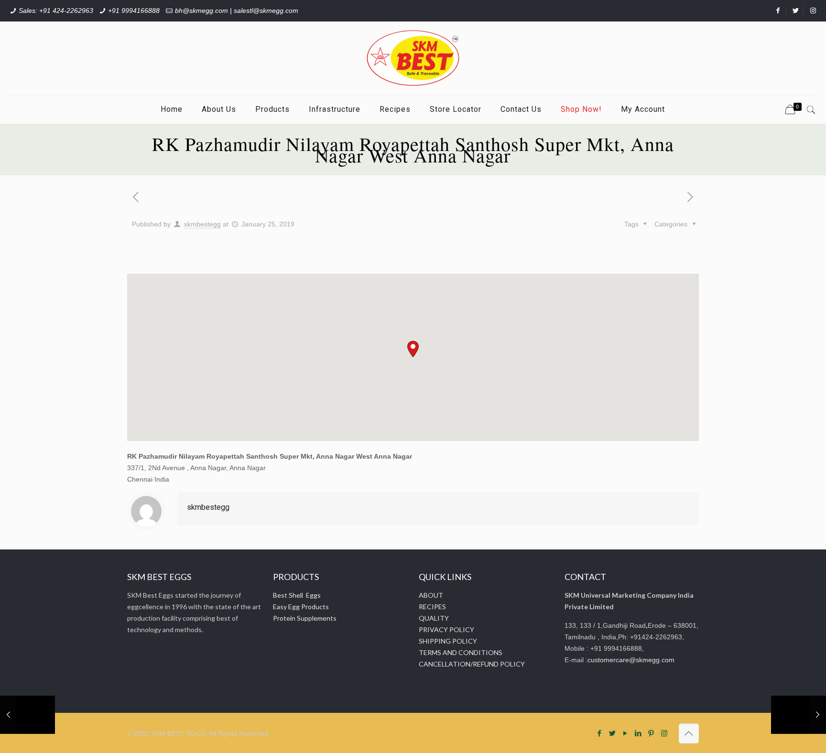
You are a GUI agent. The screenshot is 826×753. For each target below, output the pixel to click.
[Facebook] (600, 733)
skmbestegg (202, 224)
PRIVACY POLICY (446, 629)
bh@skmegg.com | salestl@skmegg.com (236, 10)
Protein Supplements (305, 618)
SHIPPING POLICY (448, 641)
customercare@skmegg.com (630, 660)
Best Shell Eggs (297, 595)
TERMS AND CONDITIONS (460, 652)
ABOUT (431, 595)
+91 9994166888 (134, 10)
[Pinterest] (651, 733)
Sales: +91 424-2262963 (56, 10)
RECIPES (432, 606)
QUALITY (434, 618)
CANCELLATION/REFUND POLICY (472, 664)
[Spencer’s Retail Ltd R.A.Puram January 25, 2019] (798, 715)
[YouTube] (625, 733)
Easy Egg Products (301, 606)
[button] (413, 349)
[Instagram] (664, 733)
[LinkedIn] (638, 733)
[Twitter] (613, 733)
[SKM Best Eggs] (413, 58)
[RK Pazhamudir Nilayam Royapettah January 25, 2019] (27, 715)
